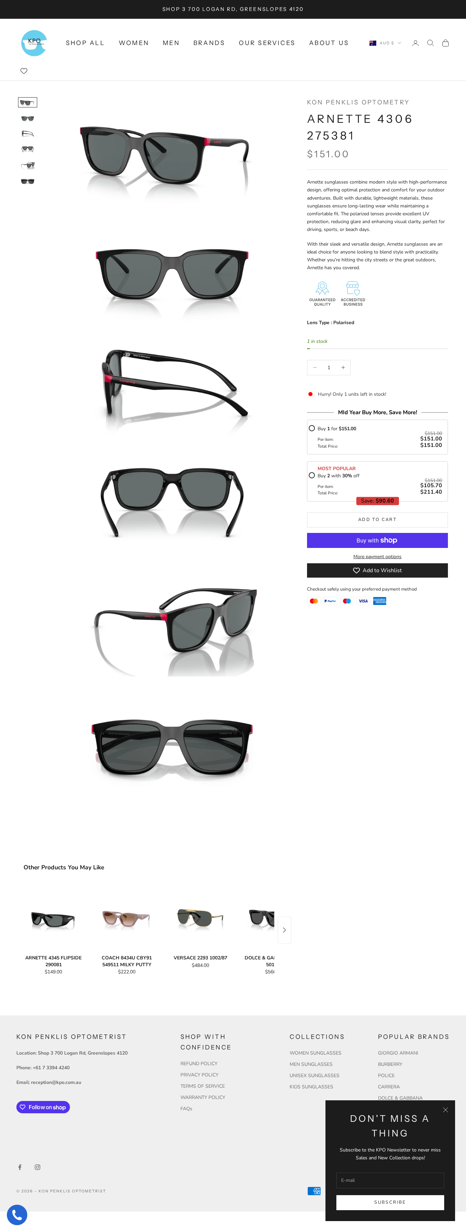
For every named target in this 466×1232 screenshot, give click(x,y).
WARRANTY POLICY (202, 1097)
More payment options (377, 556)
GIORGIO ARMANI (398, 1053)
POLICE (386, 1075)
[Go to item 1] (27, 102)
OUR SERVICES (267, 43)
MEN (171, 43)
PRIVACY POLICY (199, 1075)
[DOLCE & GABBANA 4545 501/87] (273, 918)
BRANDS (209, 43)
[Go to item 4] (27, 149)
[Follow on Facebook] (19, 1167)
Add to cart (377, 520)
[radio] (375, 437)
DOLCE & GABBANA (400, 1098)
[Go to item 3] (27, 134)
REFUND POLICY (198, 1063)
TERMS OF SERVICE (202, 1086)
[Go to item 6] (27, 181)
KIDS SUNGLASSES (311, 1087)
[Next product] (284, 930)
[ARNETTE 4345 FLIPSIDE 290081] (53, 918)
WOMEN (134, 43)
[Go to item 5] (27, 165)
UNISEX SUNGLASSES (314, 1075)
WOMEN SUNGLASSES (315, 1053)
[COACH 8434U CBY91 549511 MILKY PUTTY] (126, 918)
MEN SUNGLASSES (311, 1064)
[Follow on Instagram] (37, 1167)
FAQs (186, 1108)
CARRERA (389, 1087)
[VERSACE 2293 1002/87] (200, 918)
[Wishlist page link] (23, 71)
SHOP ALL (85, 43)
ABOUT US (329, 43)
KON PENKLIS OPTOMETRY (358, 102)
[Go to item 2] (27, 118)
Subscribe (390, 1202)
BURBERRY (390, 1064)
